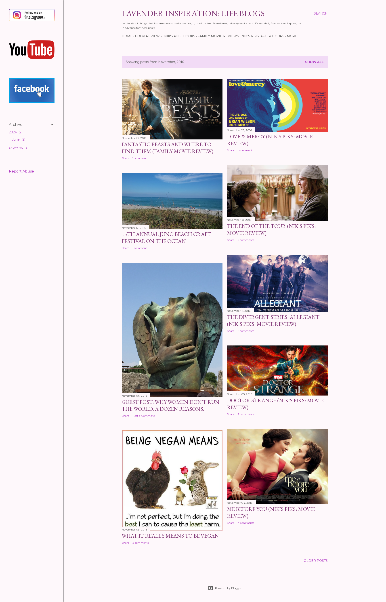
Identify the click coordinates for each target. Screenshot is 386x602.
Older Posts (316, 561)
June (18, 139)
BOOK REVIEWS (148, 36)
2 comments (246, 240)
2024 (15, 132)
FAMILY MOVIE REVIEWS (218, 36)
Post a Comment (143, 415)
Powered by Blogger (228, 588)
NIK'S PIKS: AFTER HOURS (262, 36)
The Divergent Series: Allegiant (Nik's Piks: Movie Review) (273, 320)
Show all (314, 62)
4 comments (246, 522)
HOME (127, 36)
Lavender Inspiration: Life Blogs (193, 13)
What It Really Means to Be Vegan (170, 535)
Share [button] (125, 158)
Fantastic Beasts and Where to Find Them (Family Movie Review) (167, 148)
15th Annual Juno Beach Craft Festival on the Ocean (166, 237)
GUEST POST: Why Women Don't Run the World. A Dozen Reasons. (170, 405)
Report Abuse (21, 171)
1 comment (139, 158)
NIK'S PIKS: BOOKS (179, 36)
